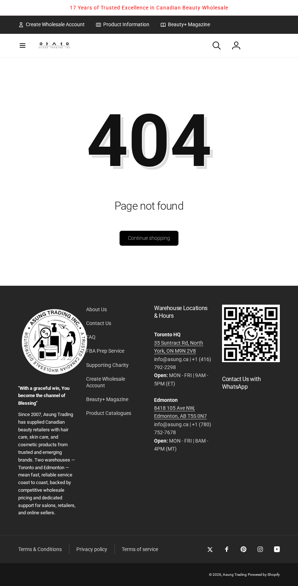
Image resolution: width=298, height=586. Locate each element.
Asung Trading (235, 575)
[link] (51, 24)
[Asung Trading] (251, 360)
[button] (23, 45)
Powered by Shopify (264, 575)
